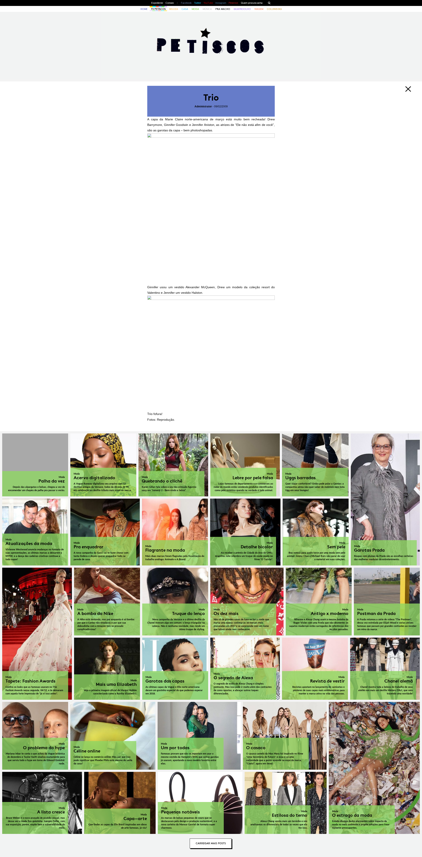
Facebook (186, 3)
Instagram (220, 3)
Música (207, 9)
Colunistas (274, 9)
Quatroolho (242, 9)
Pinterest (233, 3)
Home (143, 9)
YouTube (208, 3)
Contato (170, 3)
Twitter (197, 3)
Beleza (173, 9)
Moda (195, 9)
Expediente (157, 3)
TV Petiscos (158, 9)
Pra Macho (222, 9)
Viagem (258, 9)
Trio (211, 97)
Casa (185, 9)
